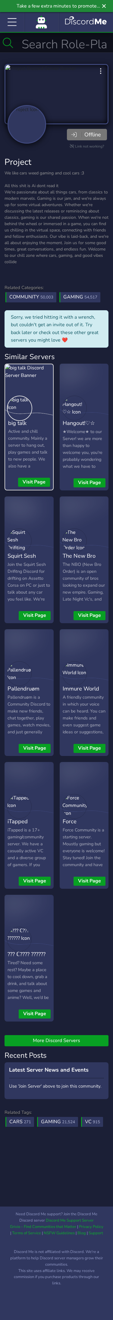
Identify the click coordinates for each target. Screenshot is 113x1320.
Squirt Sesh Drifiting (22, 560)
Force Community (76, 826)
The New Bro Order (79, 560)
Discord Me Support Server (70, 1220)
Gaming (80, 297)
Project (18, 162)
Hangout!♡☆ (79, 423)
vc (92, 1121)
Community (31, 297)
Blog (81, 1233)
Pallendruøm (23, 688)
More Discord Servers (56, 1040)
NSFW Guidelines (59, 1233)
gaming (58, 1121)
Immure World (81, 688)
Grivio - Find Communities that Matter (43, 1226)
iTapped (18, 821)
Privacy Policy (91, 1226)
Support (96, 1233)
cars (20, 1121)
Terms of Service (26, 1233)
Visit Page (34, 482)
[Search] (8, 42)
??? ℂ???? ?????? (27, 954)
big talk (17, 423)
